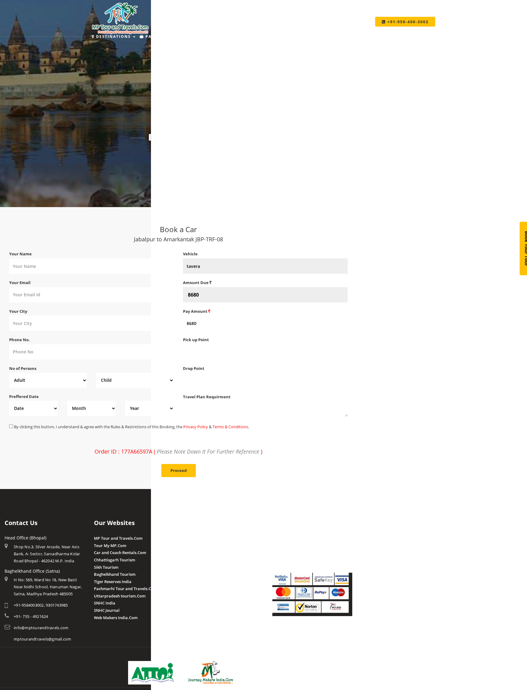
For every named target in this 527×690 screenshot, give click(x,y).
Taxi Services (351, 36)
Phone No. (19, 339)
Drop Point (193, 368)
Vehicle (190, 254)
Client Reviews (196, 588)
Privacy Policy (195, 426)
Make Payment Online (293, 538)
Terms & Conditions (230, 426)
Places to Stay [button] (202, 36)
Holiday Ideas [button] (253, 36)
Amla (188, 538)
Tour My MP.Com (110, 545)
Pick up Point (196, 339)
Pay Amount (195, 311)
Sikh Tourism (106, 567)
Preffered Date (24, 396)
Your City (18, 311)
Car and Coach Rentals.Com (120, 552)
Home (165, 153)
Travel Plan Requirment (207, 397)
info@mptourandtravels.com (41, 627)
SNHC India (104, 603)
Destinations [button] (113, 36)
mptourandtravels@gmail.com (42, 639)
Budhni (190, 545)
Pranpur (191, 552)
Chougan (191, 560)
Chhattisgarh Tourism (114, 560)
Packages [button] (157, 36)
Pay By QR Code (287, 552)
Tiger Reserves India (112, 581)
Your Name (20, 254)
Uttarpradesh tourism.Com (119, 596)
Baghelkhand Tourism (114, 574)
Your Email (19, 282)
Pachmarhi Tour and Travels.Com (125, 588)
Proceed (178, 470)
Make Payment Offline (293, 545)
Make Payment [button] (302, 36)
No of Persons (22, 368)
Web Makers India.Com (116, 617)
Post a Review (196, 595)
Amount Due (196, 282)
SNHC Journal (107, 610)
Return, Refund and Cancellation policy (309, 633)
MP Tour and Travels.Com (118, 538)
